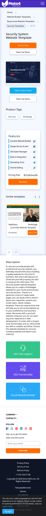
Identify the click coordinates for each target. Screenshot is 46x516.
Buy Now (23, 182)
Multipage (27, 116)
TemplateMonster (23, 487)
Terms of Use (23, 466)
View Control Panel (23, 90)
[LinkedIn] (21, 428)
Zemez (23, 491)
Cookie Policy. (7, 506)
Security (12, 116)
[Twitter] (12, 428)
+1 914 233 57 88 (23, 474)
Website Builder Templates (19, 17)
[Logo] (9, 3)
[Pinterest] (30, 428)
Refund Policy (23, 470)
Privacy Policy (23, 463)
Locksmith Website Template (23, 227)
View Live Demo (23, 52)
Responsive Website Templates (21, 21)
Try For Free (23, 45)
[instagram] (26, 428)
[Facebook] (7, 428)
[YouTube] (16, 428)
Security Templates (15, 26)
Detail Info (32, 232)
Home (10, 12)
